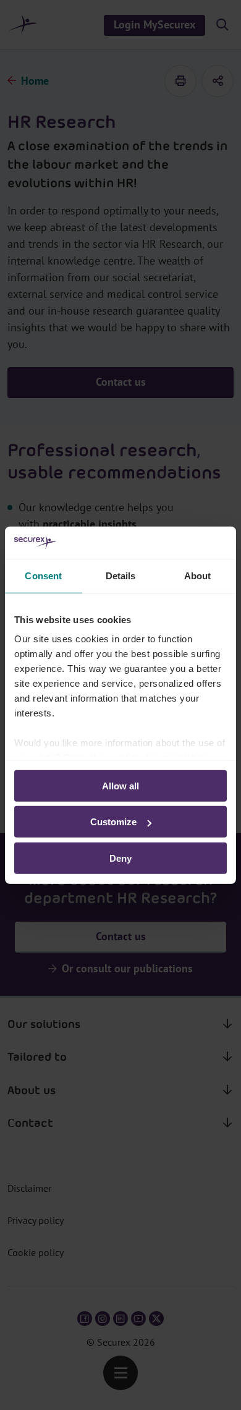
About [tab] (197, 576)
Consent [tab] (43, 576)
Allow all (120, 786)
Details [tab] (121, 576)
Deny (120, 858)
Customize (113, 822)
